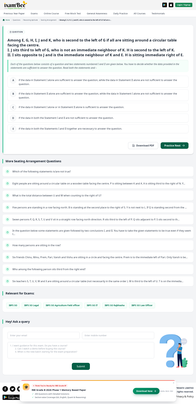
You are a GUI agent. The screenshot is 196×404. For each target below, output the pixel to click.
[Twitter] (12, 389)
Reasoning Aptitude (30, 20)
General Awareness (97, 13)
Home (8, 20)
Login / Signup (183, 5)
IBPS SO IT (92, 305)
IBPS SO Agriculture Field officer (63, 305)
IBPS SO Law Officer (142, 305)
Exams (34, 13)
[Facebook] (5, 389)
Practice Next (172, 145)
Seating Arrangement (49, 20)
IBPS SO (13, 305)
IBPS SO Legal (31, 305)
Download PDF (145, 145)
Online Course (51, 13)
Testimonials (158, 13)
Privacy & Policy (184, 396)
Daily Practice (120, 13)
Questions (16, 20)
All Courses (139, 13)
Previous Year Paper (14, 13)
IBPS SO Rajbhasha (114, 305)
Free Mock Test (73, 13)
